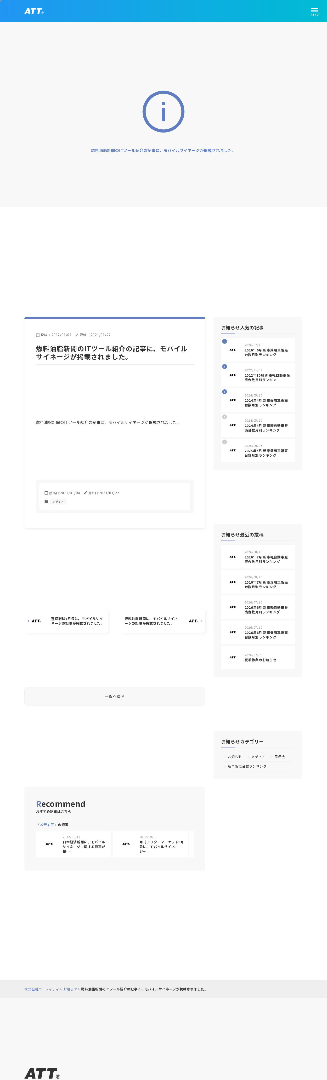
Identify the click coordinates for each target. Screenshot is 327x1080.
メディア (58, 500)
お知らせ (235, 755)
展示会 (280, 755)
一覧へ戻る (115, 694)
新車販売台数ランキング (247, 764)
